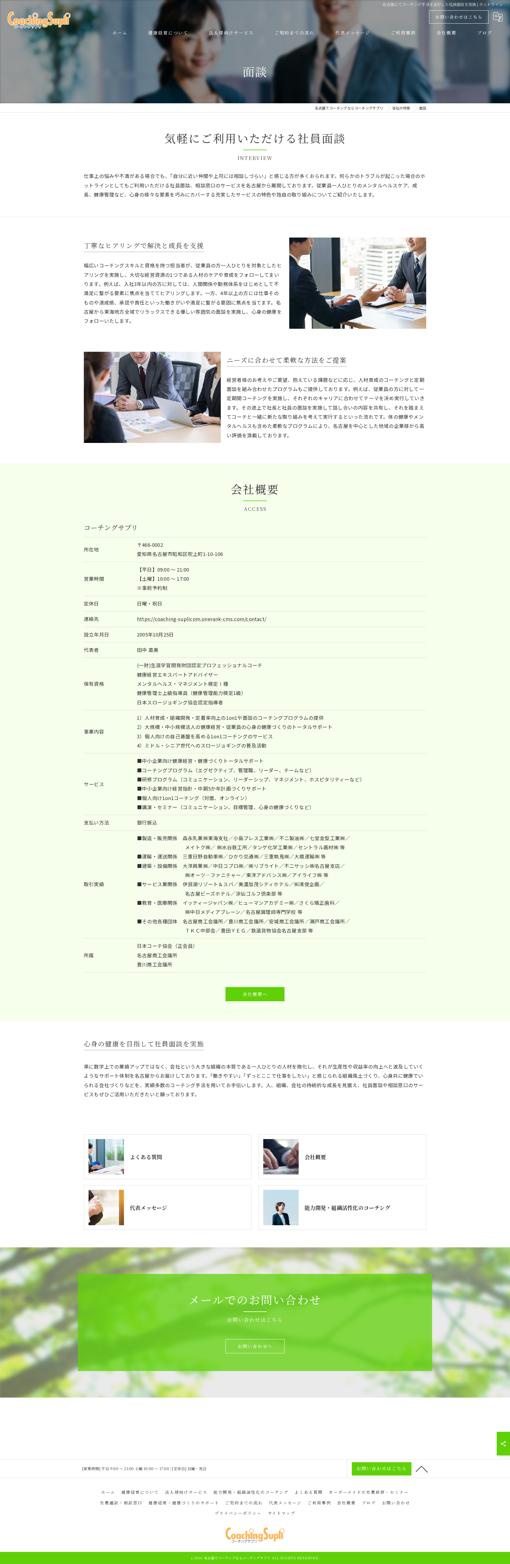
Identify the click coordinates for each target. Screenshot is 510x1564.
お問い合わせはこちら (459, 17)
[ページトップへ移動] (422, 1469)
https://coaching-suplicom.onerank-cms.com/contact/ (201, 618)
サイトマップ (281, 1513)
